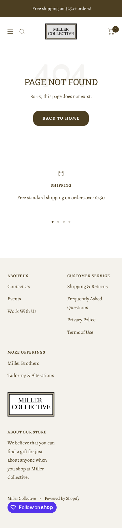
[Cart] (111, 31)
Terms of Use (80, 332)
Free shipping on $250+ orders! (61, 8)
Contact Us (19, 286)
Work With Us (22, 311)
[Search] (22, 31)
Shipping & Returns (87, 286)
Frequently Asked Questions (84, 303)
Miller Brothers (23, 363)
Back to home (61, 118)
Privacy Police (81, 319)
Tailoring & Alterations (31, 375)
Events (14, 298)
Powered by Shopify (62, 498)
